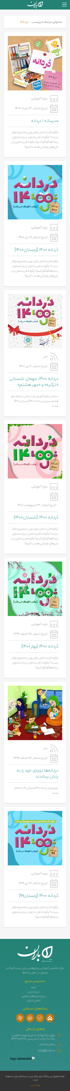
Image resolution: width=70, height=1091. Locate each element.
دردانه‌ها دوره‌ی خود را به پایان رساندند (37, 774)
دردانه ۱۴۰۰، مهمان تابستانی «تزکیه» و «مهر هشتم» (33, 382)
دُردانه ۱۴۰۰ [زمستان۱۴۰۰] (36, 250)
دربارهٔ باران (33, 992)
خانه (33, 987)
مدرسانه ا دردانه (44, 121)
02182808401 (47, 1045)
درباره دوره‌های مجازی (34, 996)
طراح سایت (35, 1085)
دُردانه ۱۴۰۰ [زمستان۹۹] (38, 896)
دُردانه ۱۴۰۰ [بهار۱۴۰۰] (39, 646)
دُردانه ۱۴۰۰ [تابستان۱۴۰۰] (36, 517)
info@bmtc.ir (46, 1051)
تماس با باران (34, 1000)
